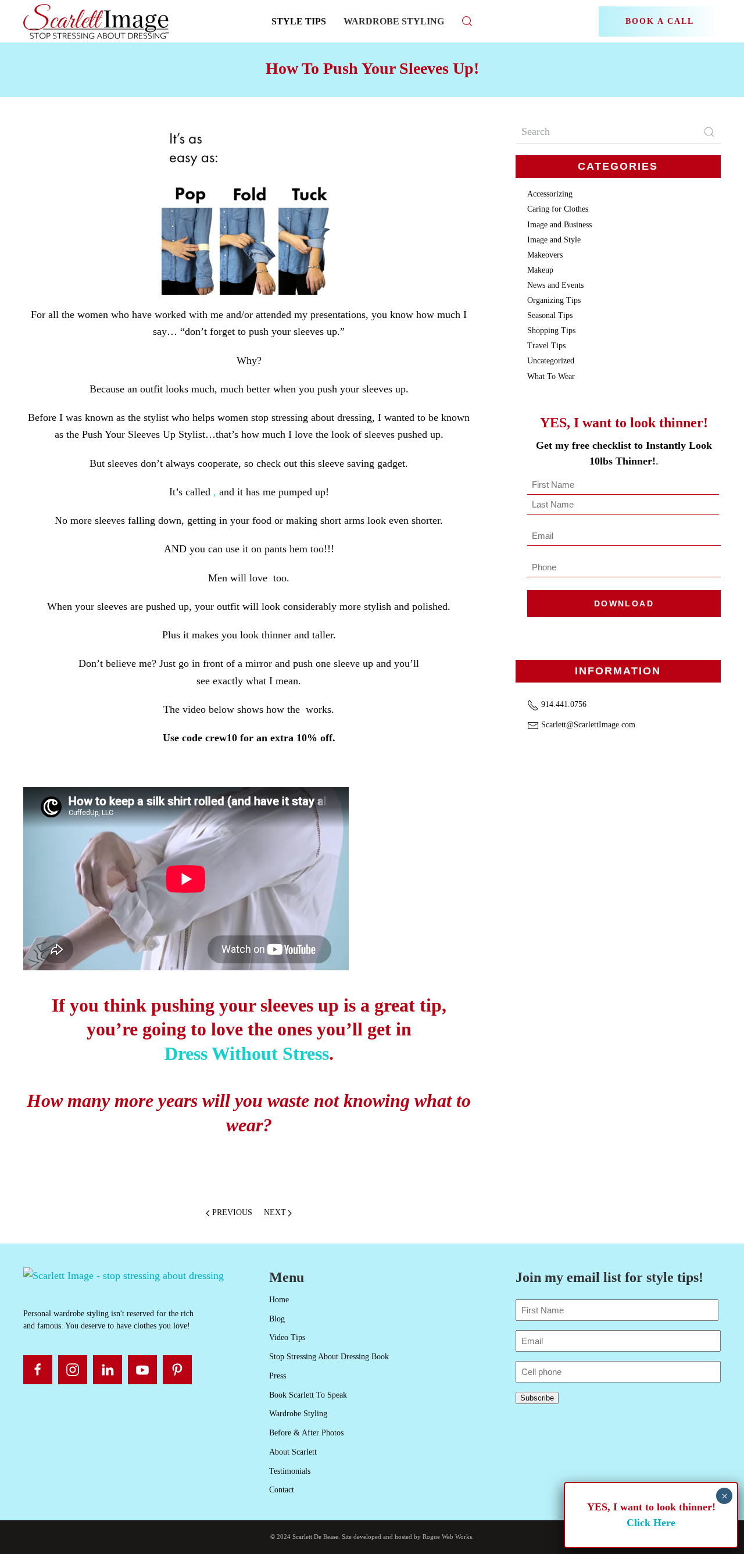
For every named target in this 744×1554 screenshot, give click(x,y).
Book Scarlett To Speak (308, 1395)
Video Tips (287, 1337)
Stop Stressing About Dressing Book (329, 1356)
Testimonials (289, 1471)
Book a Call (659, 21)
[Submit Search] (709, 132)
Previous (232, 1212)
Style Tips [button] (298, 21)
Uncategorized (550, 360)
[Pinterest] (177, 1369)
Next (275, 1212)
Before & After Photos (306, 1432)
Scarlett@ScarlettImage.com (587, 724)
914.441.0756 (562, 704)
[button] (467, 21)
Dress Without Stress (246, 1053)
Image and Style (554, 239)
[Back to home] (97, 21)
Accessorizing (550, 194)
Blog (277, 1318)
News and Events (555, 285)
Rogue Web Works (447, 1536)
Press (277, 1375)
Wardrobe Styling (394, 21)
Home (279, 1299)
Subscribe (537, 1398)
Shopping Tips (551, 330)
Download (624, 603)
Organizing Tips (554, 300)
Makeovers (545, 255)
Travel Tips (546, 345)
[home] (123, 1275)
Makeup (540, 270)
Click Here (651, 1522)
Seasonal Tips (550, 315)
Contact (281, 1489)
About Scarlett (293, 1452)
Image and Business (559, 224)
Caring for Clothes (557, 209)
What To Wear (551, 376)
